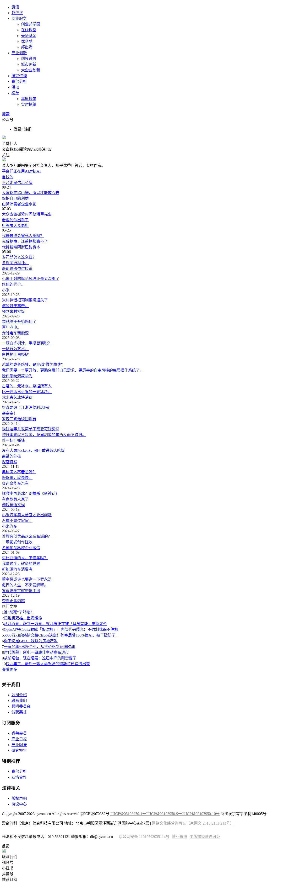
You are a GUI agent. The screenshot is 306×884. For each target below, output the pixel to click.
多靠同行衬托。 (15, 263)
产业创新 (19, 53)
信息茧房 (25, 183)
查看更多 (9, 670)
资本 (36, 247)
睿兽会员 (19, 733)
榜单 (15, 93)
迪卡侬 (15, 269)
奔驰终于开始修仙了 (19, 322)
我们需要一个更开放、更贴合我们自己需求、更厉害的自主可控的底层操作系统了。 (72, 370)
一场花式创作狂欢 (17, 542)
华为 (29, 376)
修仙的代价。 (13, 284)
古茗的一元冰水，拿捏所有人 (27, 386)
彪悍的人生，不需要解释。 (25, 585)
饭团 (25, 419)
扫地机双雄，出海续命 (23, 618)
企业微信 (32, 548)
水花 (32, 204)
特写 (13, 462)
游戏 (6, 505)
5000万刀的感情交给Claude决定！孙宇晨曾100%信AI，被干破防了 (59, 635)
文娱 (21, 505)
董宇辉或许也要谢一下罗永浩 (27, 579)
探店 (6, 462)
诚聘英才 (19, 712)
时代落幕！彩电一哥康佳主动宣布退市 (36, 652)
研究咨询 (19, 76)
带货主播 (32, 591)
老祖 (25, 226)
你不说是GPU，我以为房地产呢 (31, 641)
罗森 (6, 419)
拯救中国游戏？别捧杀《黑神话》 (30, 493)
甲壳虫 (7, 226)
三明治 (15, 419)
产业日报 (19, 739)
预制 (6, 312)
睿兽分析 (19, 81)
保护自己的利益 (15, 198)
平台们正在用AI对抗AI (21, 171)
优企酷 (27, 41)
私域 (21, 548)
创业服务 (19, 18)
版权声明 (19, 798)
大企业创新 (30, 70)
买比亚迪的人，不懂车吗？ (25, 558)
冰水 (6, 397)
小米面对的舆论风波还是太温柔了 (30, 279)
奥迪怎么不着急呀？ (19, 472)
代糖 (6, 247)
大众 (17, 226)
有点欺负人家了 (15, 499)
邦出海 (27, 47)
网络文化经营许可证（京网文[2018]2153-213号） (193, 823)
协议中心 (19, 804)
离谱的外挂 (11, 456)
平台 (6, 183)
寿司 (6, 269)
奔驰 (6, 333)
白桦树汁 (9, 355)
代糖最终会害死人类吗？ (23, 236)
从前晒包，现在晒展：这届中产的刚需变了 (40, 658)
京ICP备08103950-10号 (201, 814)
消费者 (15, 204)
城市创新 (28, 64)
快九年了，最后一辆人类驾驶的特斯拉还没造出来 (48, 664)
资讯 (15, 7)
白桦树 (23, 355)
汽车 (25, 483)
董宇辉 (19, 591)
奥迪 (6, 483)
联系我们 (19, 701)
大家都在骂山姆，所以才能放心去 (30, 193)
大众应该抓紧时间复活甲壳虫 (27, 214)
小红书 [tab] (7, 868)
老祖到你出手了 (15, 220)
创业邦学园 (30, 24)
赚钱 (21, 440)
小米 (6, 290)
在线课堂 (28, 30)
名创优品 (9, 548)
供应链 (27, 269)
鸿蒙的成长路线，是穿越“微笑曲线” (32, 365)
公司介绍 (19, 695)
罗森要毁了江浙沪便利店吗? (25, 407)
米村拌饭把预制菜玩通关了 (25, 300)
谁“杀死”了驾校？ (19, 612)
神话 (13, 505)
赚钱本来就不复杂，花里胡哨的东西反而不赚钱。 (44, 435)
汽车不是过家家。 (17, 521)
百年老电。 (11, 327)
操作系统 (9, 376)
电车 (13, 333)
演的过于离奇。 (15, 306)
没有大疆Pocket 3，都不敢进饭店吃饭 (33, 450)
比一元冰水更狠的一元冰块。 (27, 392)
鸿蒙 (21, 376)
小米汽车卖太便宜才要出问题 (27, 515)
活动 (15, 87)
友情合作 (19, 777)
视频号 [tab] (7, 862)
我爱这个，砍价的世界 (21, 564)
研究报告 (19, 750)
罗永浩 (7, 591)
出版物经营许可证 (205, 837)
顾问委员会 (21, 706)
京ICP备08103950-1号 (128, 814)
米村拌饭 (17, 312)
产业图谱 (19, 745)
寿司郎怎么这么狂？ (19, 257)
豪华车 (15, 483)
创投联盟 (28, 59)
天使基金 (28, 36)
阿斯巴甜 (25, 247)
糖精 (13, 247)
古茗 (13, 397)
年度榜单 (28, 99)
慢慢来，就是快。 (17, 478)
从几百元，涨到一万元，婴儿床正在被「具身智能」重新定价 (55, 624)
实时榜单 (28, 104)
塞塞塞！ (9, 413)
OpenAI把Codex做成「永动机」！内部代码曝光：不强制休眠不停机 (61, 629)
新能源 (23, 333)
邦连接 (17, 13)
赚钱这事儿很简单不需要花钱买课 (30, 429)
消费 (29, 397)
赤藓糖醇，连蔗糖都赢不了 (25, 241)
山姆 (6, 204)
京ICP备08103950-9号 (164, 814)
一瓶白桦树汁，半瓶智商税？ (27, 343)
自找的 (7, 177)
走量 (13, 183)
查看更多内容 (13, 601)
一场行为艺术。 (15, 349)
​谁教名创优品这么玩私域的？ (27, 536)
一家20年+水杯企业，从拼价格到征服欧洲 (39, 647)
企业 (25, 204)
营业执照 (179, 837)
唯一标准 (9, 440)
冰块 (21, 397)
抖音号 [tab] (7, 874)
